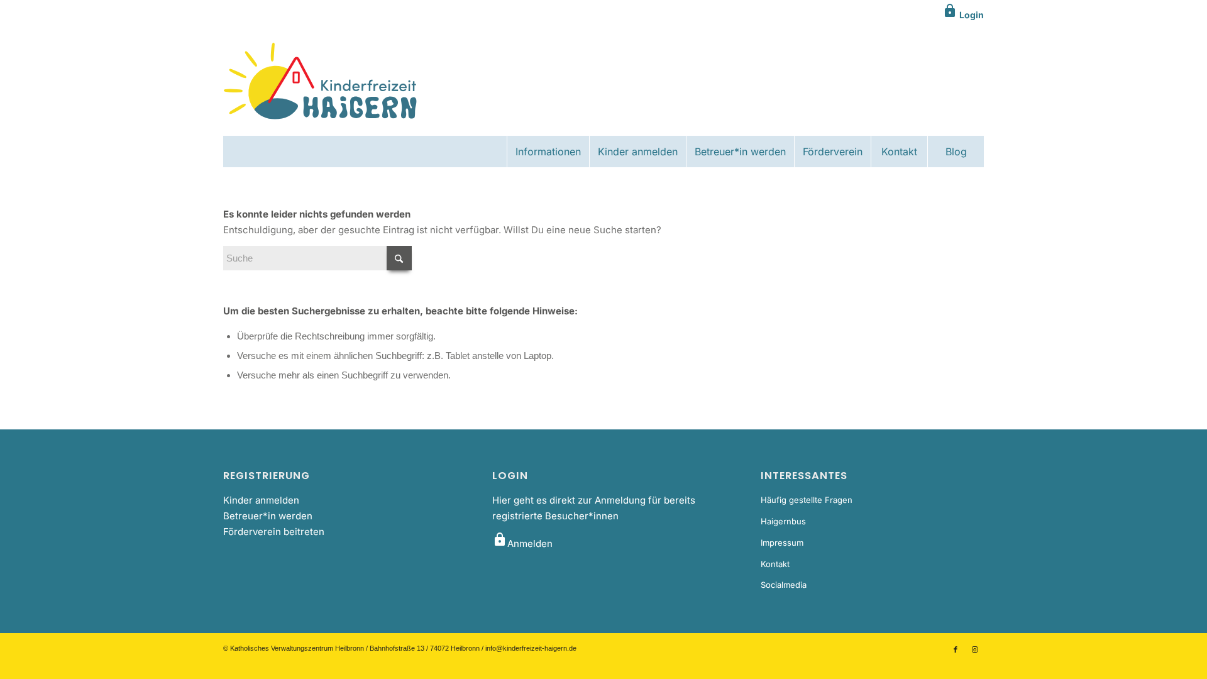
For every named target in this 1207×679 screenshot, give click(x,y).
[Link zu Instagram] (974, 649)
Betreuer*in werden (267, 516)
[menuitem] (548, 151)
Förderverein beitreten (273, 532)
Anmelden (522, 543)
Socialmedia (784, 585)
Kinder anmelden (261, 500)
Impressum (782, 543)
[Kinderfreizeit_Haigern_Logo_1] (321, 82)
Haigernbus (783, 521)
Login (963, 14)
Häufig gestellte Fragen (806, 500)
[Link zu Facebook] (955, 649)
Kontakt (775, 564)
